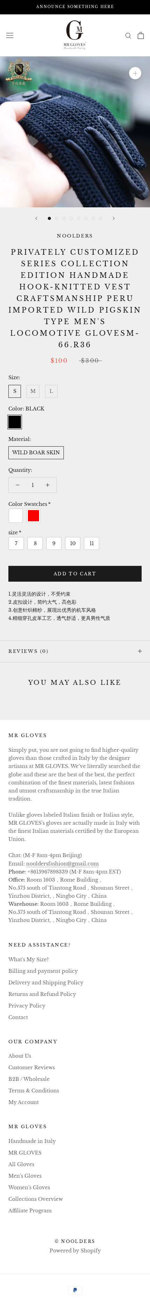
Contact (18, 1017)
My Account (23, 1102)
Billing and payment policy (43, 971)
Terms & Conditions (33, 1091)
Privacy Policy (26, 1006)
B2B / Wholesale (29, 1079)
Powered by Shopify (75, 1251)
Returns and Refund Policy (42, 994)
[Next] (114, 218)
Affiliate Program (30, 1211)
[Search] (128, 35)
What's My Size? (28, 959)
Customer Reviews (31, 1067)
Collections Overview (35, 1199)
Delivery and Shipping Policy (45, 982)
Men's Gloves (25, 1176)
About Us (19, 1056)
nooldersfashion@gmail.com (62, 864)
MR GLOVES (25, 1153)
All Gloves (21, 1164)
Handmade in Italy (32, 1141)
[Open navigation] (9, 35)
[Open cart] (141, 35)
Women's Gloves (29, 1187)
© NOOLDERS (75, 1241)
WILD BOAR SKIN (36, 452)
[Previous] (36, 218)
